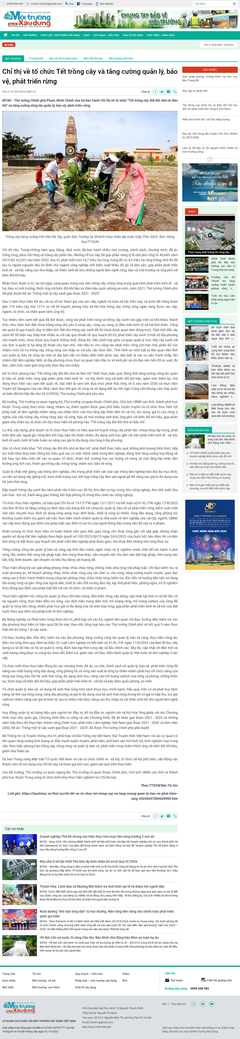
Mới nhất (7, 987)
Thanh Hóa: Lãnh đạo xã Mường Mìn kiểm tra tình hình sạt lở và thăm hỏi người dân (102, 886)
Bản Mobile (106, 3)
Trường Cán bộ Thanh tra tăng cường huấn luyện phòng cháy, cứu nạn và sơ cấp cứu (223, 283)
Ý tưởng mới (36, 58)
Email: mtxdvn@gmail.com (46, 3)
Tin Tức (15, 35)
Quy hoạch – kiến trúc (89, 974)
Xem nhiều (9, 980)
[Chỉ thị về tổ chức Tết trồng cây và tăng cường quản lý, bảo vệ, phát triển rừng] (168, 91)
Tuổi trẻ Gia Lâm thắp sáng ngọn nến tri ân (223, 299)
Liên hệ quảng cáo (219, 980)
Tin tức (36, 974)
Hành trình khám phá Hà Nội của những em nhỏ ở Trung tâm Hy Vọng (223, 264)
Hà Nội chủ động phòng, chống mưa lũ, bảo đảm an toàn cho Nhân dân (212, 465)
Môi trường (30, 35)
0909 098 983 (15, 3)
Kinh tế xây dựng (133, 35)
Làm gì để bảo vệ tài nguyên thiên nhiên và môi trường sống (210, 149)
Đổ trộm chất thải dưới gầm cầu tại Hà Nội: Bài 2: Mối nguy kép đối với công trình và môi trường (223, 333)
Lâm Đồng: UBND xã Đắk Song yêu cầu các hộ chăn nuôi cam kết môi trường (223, 410)
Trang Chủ (8, 974)
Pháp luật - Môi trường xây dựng (60, 35)
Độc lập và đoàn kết (194, 90)
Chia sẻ (145, 91)
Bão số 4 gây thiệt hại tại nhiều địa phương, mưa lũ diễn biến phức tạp (210, 487)
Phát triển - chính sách (161, 35)
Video (86, 35)
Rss (71, 3)
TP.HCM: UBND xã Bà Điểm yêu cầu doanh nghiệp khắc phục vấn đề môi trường (210, 454)
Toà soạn (176, 980)
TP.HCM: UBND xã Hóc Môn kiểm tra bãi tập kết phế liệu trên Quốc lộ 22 (223, 371)
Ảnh (124, 980)
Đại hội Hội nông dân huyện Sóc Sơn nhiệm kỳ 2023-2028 (210, 135)
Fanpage (87, 3)
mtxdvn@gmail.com (101, 1022)
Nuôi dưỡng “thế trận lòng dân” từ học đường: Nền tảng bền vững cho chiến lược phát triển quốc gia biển (107, 913)
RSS (164, 1004)
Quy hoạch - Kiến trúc (106, 35)
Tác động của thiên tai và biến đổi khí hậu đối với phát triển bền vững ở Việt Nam (210, 106)
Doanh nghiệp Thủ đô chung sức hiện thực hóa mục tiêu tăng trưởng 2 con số (97, 836)
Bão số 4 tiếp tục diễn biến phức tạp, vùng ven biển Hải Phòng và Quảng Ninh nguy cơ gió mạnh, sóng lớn (211, 476)
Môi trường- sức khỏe (46, 987)
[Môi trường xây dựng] (26, 19)
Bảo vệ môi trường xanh (63, 58)
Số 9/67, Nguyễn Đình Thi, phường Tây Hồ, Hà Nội (122, 1017)
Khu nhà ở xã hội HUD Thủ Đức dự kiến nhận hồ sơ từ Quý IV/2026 (88, 861)
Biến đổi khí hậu (93, 58)
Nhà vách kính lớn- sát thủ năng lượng (206, 119)
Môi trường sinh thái (121, 58)
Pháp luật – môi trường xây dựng (96, 980)
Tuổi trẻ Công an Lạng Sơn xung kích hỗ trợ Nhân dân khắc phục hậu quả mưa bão (223, 352)
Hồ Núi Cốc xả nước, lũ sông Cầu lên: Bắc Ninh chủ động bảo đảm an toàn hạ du (99, 937)
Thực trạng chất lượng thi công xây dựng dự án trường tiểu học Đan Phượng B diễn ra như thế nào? (208, 252)
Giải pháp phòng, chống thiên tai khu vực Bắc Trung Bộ (210, 78)
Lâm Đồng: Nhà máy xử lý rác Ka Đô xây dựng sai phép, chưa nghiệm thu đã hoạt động (223, 391)
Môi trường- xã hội (44, 980)
